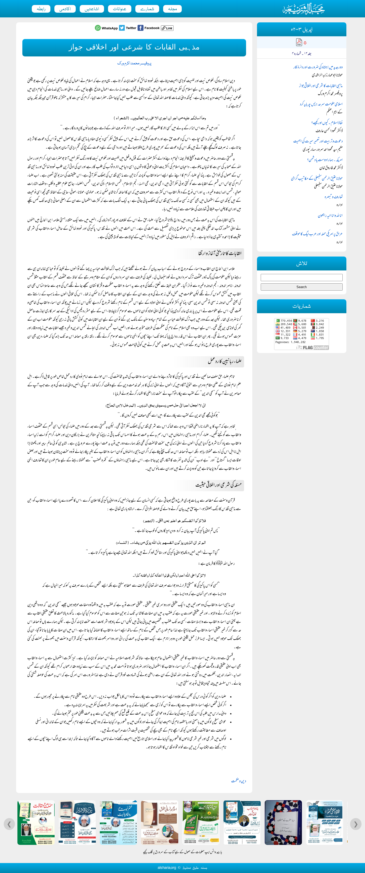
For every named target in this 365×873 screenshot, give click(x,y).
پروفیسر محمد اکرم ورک (134, 63)
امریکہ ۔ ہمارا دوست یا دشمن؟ (325, 160)
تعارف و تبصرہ (334, 197)
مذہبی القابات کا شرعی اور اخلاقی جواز (321, 86)
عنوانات (119, 9)
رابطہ (41, 9)
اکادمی (65, 9)
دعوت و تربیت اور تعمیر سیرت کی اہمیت (318, 142)
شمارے (147, 9)
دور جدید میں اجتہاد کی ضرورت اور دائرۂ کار (318, 68)
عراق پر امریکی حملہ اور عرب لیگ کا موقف (317, 234)
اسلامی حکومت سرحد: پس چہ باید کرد (321, 105)
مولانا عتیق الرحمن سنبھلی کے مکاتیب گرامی (317, 179)
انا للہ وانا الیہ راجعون (330, 216)
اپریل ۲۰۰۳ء (301, 30)
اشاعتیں (92, 9)
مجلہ (172, 9)
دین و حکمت (238, 782)
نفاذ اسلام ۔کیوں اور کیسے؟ (327, 123)
